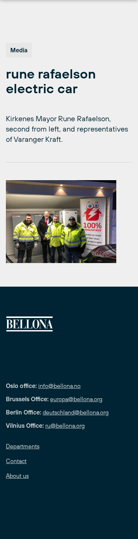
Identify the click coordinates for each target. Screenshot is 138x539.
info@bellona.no (59, 385)
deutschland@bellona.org (76, 412)
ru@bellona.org (65, 425)
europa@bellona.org (76, 399)
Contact (16, 461)
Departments (22, 446)
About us (17, 475)
